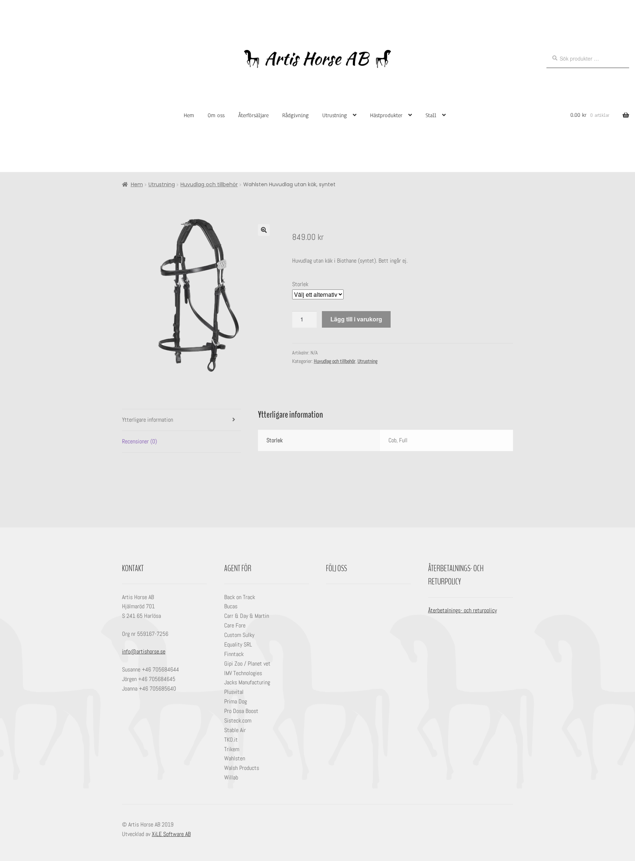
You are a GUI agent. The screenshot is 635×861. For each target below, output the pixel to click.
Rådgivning (295, 115)
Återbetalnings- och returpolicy (462, 610)
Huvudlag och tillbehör (209, 184)
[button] (264, 230)
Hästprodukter (386, 115)
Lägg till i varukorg (356, 319)
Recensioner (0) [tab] (139, 441)
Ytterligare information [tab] (147, 420)
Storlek (300, 284)
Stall (431, 115)
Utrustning (334, 115)
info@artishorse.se (143, 651)
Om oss (216, 115)
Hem (189, 115)
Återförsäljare (253, 115)
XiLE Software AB (171, 834)
